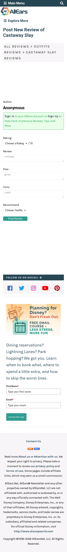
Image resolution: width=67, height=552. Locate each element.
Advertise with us (46, 456)
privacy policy (45, 466)
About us (24, 456)
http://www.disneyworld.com (33, 531)
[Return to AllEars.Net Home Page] (24, 15)
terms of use (14, 471)
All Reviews (16, 46)
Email (9, 399)
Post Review (15, 218)
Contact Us (33, 441)
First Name (12, 386)
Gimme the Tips (16, 417)
